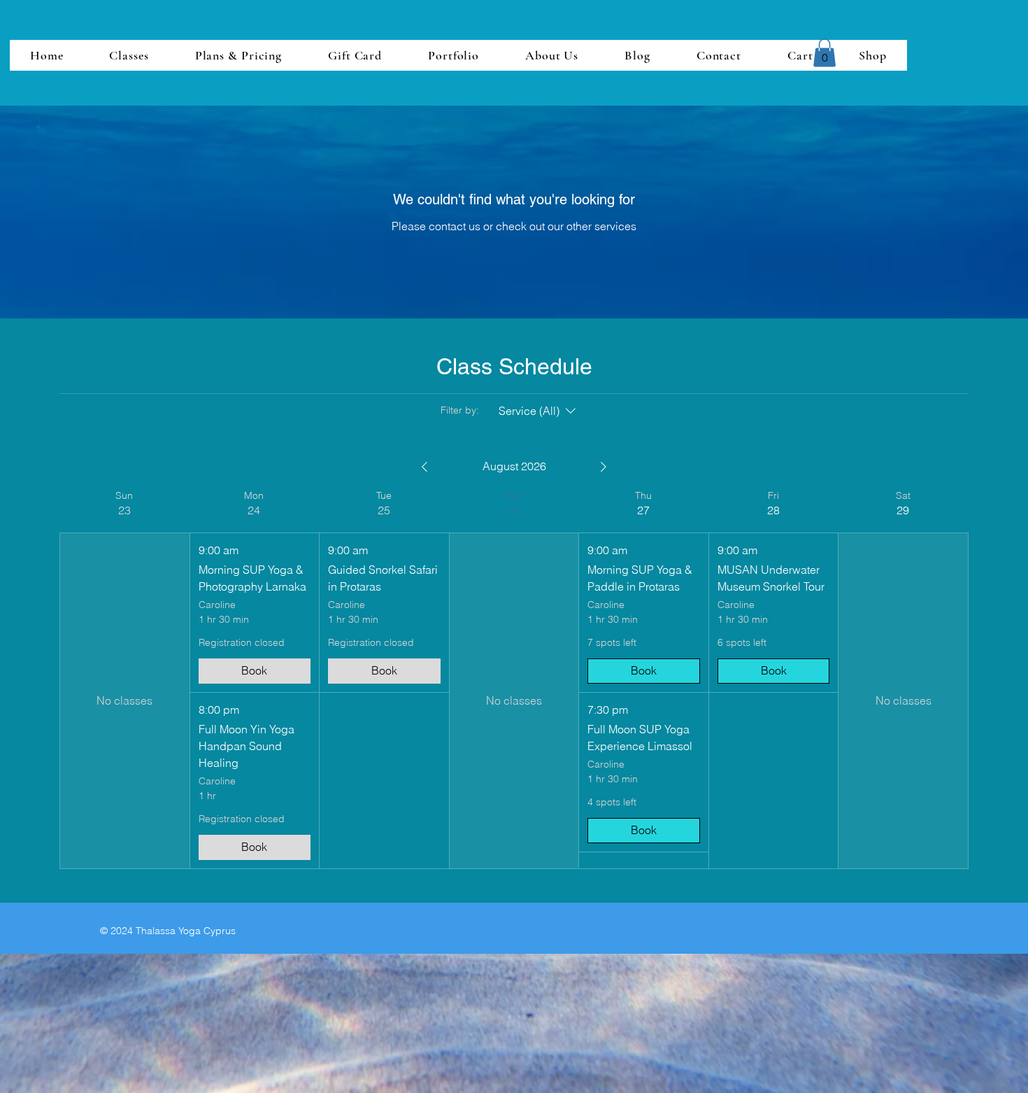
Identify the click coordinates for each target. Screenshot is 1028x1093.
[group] (124, 679)
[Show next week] (603, 466)
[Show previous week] (424, 466)
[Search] (842, 53)
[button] (824, 52)
